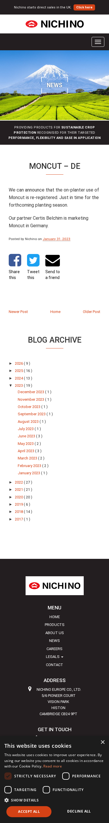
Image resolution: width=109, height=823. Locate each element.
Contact (54, 665)
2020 (19, 497)
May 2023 (26, 443)
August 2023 (29, 421)
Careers (54, 649)
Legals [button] (53, 656)
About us (54, 633)
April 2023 (26, 451)
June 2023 (27, 436)
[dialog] (54, 779)
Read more (52, 766)
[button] (54, 800)
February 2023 (30, 466)
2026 (19, 363)
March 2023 (28, 458)
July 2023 (26, 429)
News (54, 640)
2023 (19, 385)
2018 (19, 511)
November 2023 (31, 399)
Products (55, 624)
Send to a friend (52, 274)
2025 (19, 370)
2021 (19, 489)
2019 (19, 504)
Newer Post (18, 311)
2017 (19, 519)
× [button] (102, 742)
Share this (14, 274)
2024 (19, 378)
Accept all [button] (29, 811)
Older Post (91, 311)
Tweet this (33, 274)
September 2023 (32, 414)
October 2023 (29, 407)
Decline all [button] (79, 811)
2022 (19, 482)
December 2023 (31, 392)
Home (55, 311)
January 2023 (29, 473)
